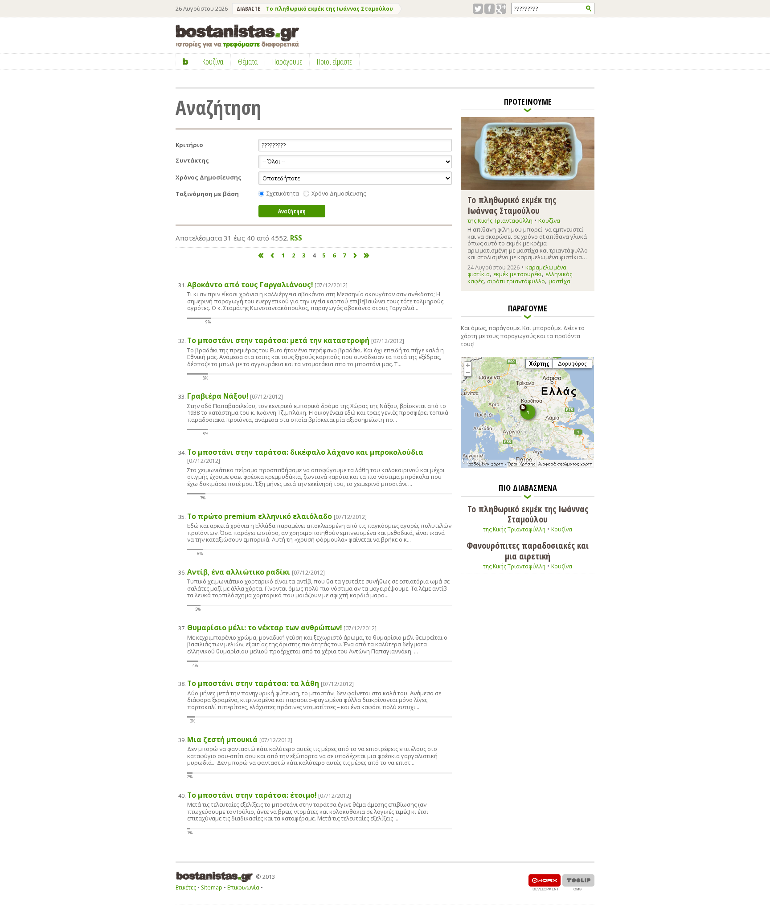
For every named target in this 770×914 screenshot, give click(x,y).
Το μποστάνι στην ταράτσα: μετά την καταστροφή (295, 340)
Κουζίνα (549, 220)
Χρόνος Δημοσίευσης (209, 177)
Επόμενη (355, 255)
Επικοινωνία (243, 887)
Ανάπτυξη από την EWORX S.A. (544, 882)
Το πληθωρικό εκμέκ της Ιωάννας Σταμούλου (329, 8)
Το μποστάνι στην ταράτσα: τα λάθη (270, 683)
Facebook (489, 9)
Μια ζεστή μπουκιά (239, 739)
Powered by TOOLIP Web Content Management (578, 882)
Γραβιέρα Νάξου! (235, 396)
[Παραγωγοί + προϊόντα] (527, 466)
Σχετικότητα (282, 193)
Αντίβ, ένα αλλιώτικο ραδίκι (256, 572)
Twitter (478, 9)
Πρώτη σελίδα (261, 255)
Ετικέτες (186, 887)
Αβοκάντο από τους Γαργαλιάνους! (267, 285)
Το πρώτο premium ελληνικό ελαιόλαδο (277, 516)
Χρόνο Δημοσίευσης (338, 193)
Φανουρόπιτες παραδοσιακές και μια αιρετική (528, 550)
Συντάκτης (192, 160)
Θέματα (248, 61)
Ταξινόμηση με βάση (207, 194)
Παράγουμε (287, 61)
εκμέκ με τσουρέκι (517, 274)
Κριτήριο (189, 145)
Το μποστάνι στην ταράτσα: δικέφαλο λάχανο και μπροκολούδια (305, 456)
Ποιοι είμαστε (334, 61)
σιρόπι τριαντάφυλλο (516, 281)
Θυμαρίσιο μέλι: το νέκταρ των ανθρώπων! (282, 628)
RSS (296, 237)
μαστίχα (559, 281)
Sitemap (211, 887)
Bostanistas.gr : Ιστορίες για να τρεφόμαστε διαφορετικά (237, 36)
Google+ (501, 9)
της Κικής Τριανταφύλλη (499, 220)
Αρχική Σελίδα (185, 61)
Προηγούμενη (272, 255)
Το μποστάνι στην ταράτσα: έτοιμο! (269, 795)
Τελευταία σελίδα (367, 255)
